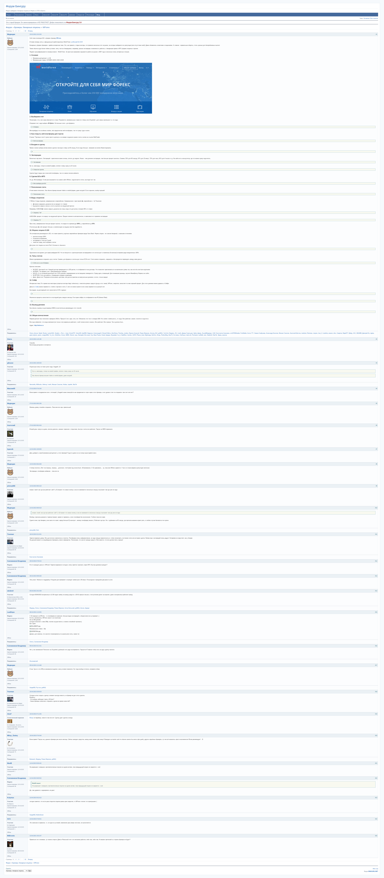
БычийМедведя (207, 333)
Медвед (32, 608)
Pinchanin (195, 335)
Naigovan (90, 333)
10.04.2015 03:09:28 (35, 691)
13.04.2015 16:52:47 (35, 835)
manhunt (303, 333)
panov (39, 335)
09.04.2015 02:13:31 (35, 646)
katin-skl (188, 335)
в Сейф (36, 287)
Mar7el (215, 335)
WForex (46, 27)
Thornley (120, 333)
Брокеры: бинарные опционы (27, 27)
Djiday (350, 333)
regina (372, 333)
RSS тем (375, 869)
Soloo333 (78, 333)
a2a (205, 335)
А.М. (354, 333)
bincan (36, 333)
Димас (199, 333)
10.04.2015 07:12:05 (35, 714)
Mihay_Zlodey (12, 735)
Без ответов (374, 18)
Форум (9, 15)
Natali (40, 333)
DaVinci (154, 335)
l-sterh (179, 333)
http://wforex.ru (39, 325)
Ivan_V (320, 333)
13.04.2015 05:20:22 (35, 797)
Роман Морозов (144, 333)
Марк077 (345, 333)
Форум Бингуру (16, 6)
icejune (315, 333)
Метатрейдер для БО (39, 183)
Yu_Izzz (52, 335)
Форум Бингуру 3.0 (74, 22)
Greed (103, 335)
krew (67, 333)
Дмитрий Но (366, 333)
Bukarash (32, 759)
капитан (224, 335)
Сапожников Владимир (16, 561)
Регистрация (90, 15)
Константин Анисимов (222, 333)
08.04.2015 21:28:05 (35, 612)
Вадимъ (171, 333)
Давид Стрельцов (187, 333)
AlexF (9, 714)
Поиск (36, 15)
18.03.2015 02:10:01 (35, 534)
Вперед (30, 31)
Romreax (309, 333)
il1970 (134, 335)
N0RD (67, 335)
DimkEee (57, 335)
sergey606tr (45, 335)
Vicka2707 (72, 333)
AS (176, 333)
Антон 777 (250, 333)
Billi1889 (359, 333)
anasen (330, 333)
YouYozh (165, 333)
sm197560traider (235, 333)
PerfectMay (164, 335)
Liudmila (325, 333)
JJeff (213, 333)
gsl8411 (160, 333)
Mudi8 (9, 763)
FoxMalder (243, 333)
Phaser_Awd (140, 335)
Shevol (72, 335)
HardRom (124, 335)
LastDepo (11, 612)
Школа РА (55, 15)
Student (57, 333)
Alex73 (170, 335)
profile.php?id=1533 (77, 42)
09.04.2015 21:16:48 (35, 665)
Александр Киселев (272, 333)
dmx (335, 333)
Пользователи (19, 15)
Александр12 (98, 333)
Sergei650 (32, 687)
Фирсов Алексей (134, 333)
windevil (10, 591)
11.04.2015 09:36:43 (35, 763)
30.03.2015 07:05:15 (35, 561)
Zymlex (129, 335)
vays (76, 335)
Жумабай (113, 335)
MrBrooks (39, 384)
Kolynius (10, 797)
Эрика (219, 335)
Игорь (158, 335)
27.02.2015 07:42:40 (35, 388)
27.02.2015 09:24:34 (35, 425)
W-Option (35, 127)
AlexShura (115, 333)
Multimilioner (40, 815)
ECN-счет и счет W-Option (40, 263)
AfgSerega (148, 335)
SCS (9, 819)
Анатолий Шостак (295, 333)
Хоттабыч (176, 335)
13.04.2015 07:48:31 (35, 819)
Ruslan (45, 333)
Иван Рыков (97, 335)
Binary (31, 717)
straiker (126, 333)
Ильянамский (34, 661)
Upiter (195, 333)
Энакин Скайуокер (259, 333)
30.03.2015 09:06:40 (35, 576)
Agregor (108, 335)
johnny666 (11, 486)
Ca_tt (118, 335)
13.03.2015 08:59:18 (35, 508)
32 (25, 31)
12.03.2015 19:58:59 (35, 449)
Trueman (10, 534)
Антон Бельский (69, 608)
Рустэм (38, 687)
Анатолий (11, 425)
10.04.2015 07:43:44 (35, 735)
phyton (35, 335)
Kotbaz (65, 384)
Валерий (81, 335)
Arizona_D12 (153, 333)
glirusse (10, 363)
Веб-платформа (37, 141)
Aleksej (44, 384)
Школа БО (46, 15)
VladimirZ (209, 335)
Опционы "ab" (37, 212)
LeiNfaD (200, 335)
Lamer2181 (51, 333)
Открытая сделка (38, 169)
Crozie (63, 335)
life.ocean (87, 335)
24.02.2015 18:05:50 (35, 363)
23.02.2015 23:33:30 (35, 34)
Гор (92, 335)
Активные (366, 18)
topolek (70, 384)
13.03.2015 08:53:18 (35, 486)
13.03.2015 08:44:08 (35, 464)
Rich (37, 530)
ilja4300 (84, 333)
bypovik (10, 449)
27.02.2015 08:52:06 (35, 403)
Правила (29, 15)
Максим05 (11, 388)
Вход (98, 15)
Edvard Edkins (106, 333)
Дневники (72, 15)
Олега (31, 333)
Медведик (11, 34)
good (31, 335)
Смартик (339, 333)
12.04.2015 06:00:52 (35, 778)
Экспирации (36, 162)
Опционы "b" (36, 220)
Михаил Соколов (284, 333)
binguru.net (81, 15)
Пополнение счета (38, 194)
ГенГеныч (183, 335)
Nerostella (32, 384)
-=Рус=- (62, 333)
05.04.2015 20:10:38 (35, 591)
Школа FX (64, 15)
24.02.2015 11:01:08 (35, 339)
